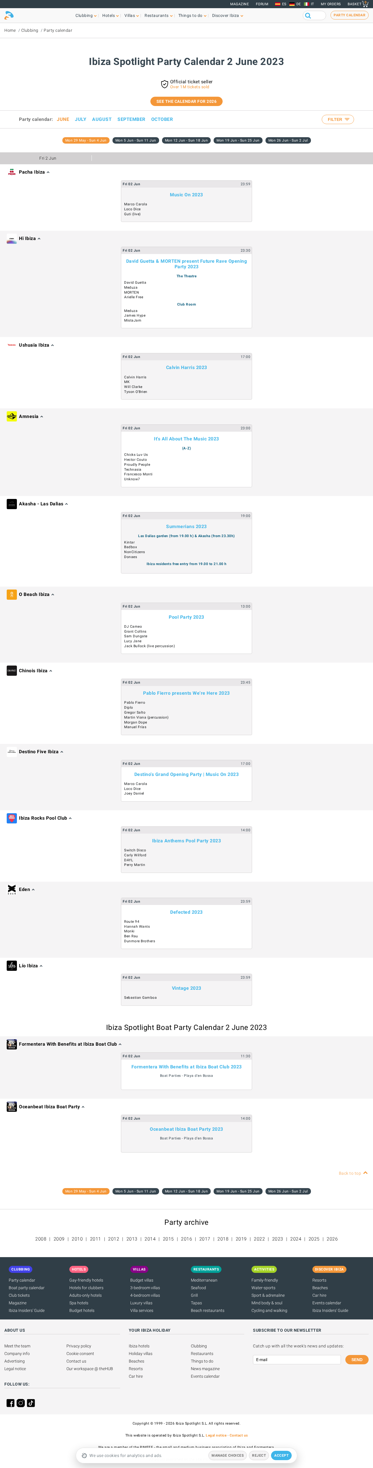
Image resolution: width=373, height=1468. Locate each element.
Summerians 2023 (186, 526)
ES (284, 4)
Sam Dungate (135, 636)
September (131, 119)
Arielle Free (133, 297)
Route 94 (131, 922)
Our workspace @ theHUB (89, 1368)
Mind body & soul (266, 1303)
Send (357, 1359)
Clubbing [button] (84, 15)
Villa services (141, 1310)
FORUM (262, 4)
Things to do (202, 1361)
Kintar (129, 542)
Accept (281, 1455)
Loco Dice (132, 209)
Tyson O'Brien (135, 392)
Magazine (239, 4)
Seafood (198, 1287)
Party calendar (58, 30)
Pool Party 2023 (186, 617)
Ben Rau (131, 936)
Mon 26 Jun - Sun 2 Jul (288, 140)
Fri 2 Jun (48, 158)
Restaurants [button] (157, 15)
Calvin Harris (135, 377)
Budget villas (141, 1280)
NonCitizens (134, 552)
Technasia (133, 469)
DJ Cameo (133, 626)
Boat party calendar (27, 1287)
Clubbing (29, 30)
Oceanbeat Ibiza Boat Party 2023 (186, 1129)
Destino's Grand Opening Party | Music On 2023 (186, 774)
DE (298, 4)
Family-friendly (264, 1280)
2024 (295, 1239)
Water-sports (263, 1287)
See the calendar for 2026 (186, 101)
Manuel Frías (135, 727)
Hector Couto (135, 460)
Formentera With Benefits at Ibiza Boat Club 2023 (186, 1067)
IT (312, 4)
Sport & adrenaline (268, 1295)
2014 (150, 1239)
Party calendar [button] (349, 15)
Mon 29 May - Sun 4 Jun (86, 140)
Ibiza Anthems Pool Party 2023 (186, 841)
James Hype (134, 315)
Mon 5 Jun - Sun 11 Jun (135, 140)
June (63, 119)
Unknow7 (132, 479)
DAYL (128, 860)
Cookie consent (80, 1353)
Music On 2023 (186, 194)
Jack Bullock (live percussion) (149, 646)
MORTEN (131, 292)
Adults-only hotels (85, 1295)
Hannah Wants (137, 926)
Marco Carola (135, 204)
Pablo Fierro (134, 703)
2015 (168, 1239)
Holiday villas (140, 1353)
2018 (222, 1239)
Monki (129, 931)
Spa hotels (78, 1303)
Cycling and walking (269, 1310)
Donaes (130, 557)
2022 (259, 1239)
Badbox (130, 547)
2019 (241, 1239)
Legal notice (15, 1368)
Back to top (350, 1173)
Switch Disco (135, 850)
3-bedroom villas (145, 1287)
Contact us (76, 1361)
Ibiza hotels (139, 1346)
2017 (204, 1239)
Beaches (320, 1287)
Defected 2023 (186, 912)
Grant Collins (135, 631)
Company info (17, 1353)
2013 (132, 1239)
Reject (259, 1455)
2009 (59, 1239)
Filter (335, 119)
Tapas (196, 1303)
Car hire (319, 1295)
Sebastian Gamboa (140, 998)
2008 (40, 1239)
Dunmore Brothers (139, 941)
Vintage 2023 (186, 988)
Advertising (14, 1361)
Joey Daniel (134, 793)
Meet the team (17, 1346)
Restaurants (202, 1353)
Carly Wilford (135, 855)
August (102, 119)
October (162, 119)
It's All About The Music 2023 (186, 439)
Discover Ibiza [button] (225, 15)
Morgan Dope (135, 722)
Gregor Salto (134, 712)
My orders (331, 4)
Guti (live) (132, 214)
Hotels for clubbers (86, 1287)
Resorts (319, 1280)
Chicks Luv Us (136, 455)
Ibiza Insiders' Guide (27, 1310)
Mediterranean (204, 1280)
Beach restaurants (207, 1310)
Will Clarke (133, 387)
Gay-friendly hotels (86, 1280)
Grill (194, 1295)
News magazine (205, 1368)
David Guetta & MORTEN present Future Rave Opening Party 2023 (186, 263)
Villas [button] (129, 15)
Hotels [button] (108, 15)
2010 (77, 1239)
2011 (95, 1239)
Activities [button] (264, 1269)
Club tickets (19, 1295)
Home (10, 30)
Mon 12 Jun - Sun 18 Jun (186, 140)
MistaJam (132, 320)
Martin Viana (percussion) (146, 717)
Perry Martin (134, 865)
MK (127, 382)
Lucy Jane (133, 641)
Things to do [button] (190, 15)
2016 (186, 1239)
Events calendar (326, 1303)
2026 (332, 1239)
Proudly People (137, 465)
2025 (314, 1239)
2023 (277, 1239)
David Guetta (135, 282)
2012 (113, 1239)
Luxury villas (141, 1303)
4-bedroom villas (145, 1295)
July (80, 119)
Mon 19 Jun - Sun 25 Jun (238, 140)
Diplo (128, 707)
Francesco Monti (138, 474)
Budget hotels (81, 1310)
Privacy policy (78, 1346)
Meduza (131, 287)
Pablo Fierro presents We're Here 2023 (186, 693)
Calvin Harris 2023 (186, 367)
